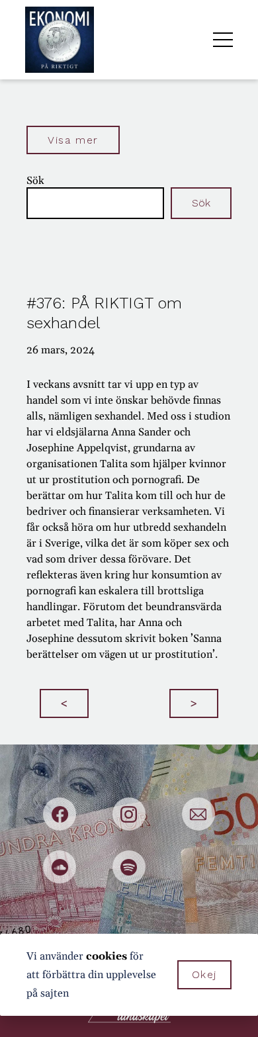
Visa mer (73, 140)
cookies (106, 956)
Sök (35, 180)
